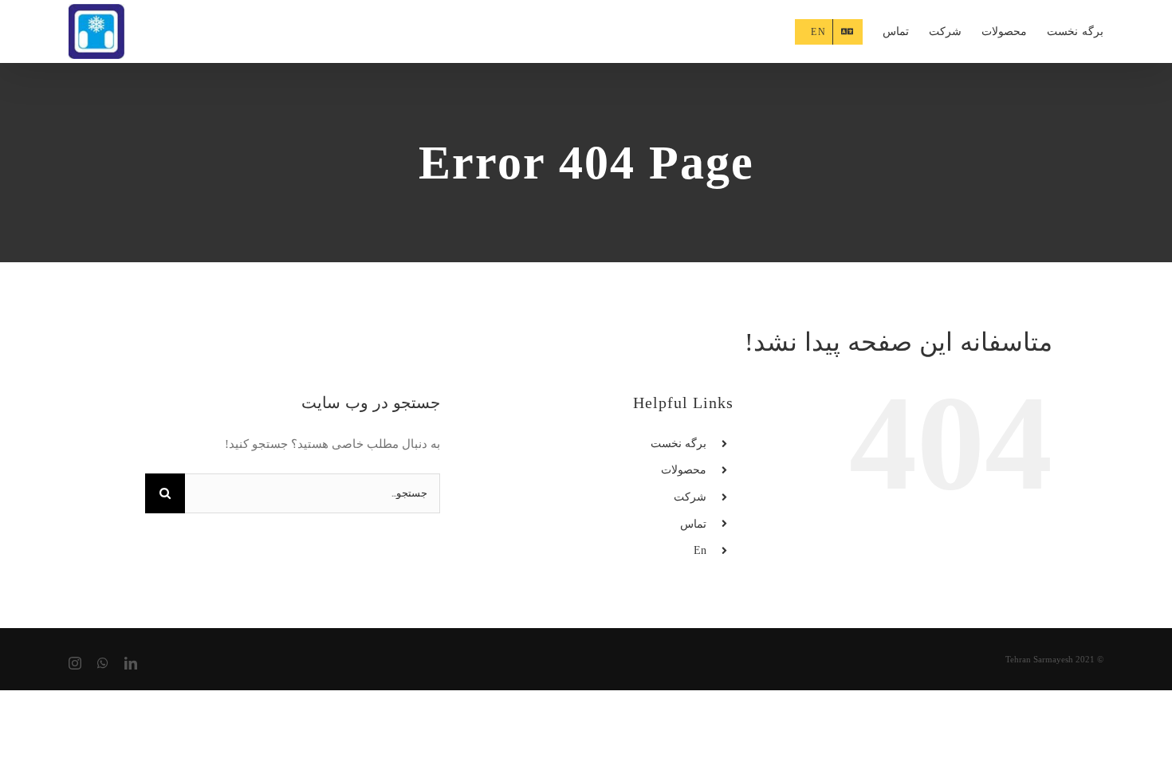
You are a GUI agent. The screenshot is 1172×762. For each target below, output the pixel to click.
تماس (693, 524)
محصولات (683, 470)
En (700, 550)
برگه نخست (678, 444)
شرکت (690, 497)
